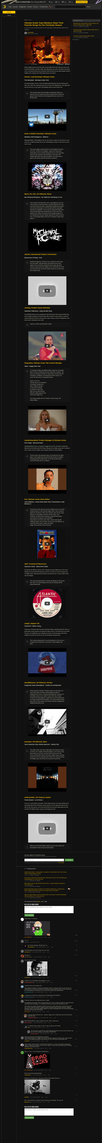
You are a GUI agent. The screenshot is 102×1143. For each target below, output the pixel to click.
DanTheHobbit (31, 947)
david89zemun (29, 682)
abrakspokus (27, 951)
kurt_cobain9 (27, 1070)
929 (33, 997)
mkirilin (27, 254)
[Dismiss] (99, 2)
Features (80, 37)
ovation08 (26, 1040)
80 (34, 947)
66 (31, 1022)
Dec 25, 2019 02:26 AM (40, 947)
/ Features (29, 20)
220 (32, 1070)
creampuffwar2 (27, 982)
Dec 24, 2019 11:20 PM (43, 1017)
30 (28, 1097)
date (46, 901)
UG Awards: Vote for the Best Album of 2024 (83, 36)
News (25, 20)
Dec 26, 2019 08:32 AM (44, 1033)
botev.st (27, 133)
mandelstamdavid (31, 440)
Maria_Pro (28, 194)
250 (30, 977)
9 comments (86, 26)
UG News (82, 26)
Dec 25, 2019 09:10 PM (37, 1102)
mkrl (26, 564)
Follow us (61, 64)
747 (31, 937)
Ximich (27, 77)
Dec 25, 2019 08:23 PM (39, 1048)
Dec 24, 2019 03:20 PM (38, 937)
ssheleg (27, 308)
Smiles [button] (33, 904)
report (45, 937)
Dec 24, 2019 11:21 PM (40, 982)
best (39, 901)
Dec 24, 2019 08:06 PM (36, 1011)
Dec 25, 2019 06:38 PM (39, 992)
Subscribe (69, 860)
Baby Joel (26, 956)
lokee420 (26, 1097)
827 (30, 1011)
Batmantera (26, 1102)
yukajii (26, 623)
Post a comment (29, 915)
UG (77, 20)
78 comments (85, 37)
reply (49, 937)
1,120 (30, 1102)
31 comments (36, 875)
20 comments (34, 64)
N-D (25, 499)
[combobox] (49, 909)
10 (30, 1027)
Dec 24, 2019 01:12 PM (34, 942)
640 (34, 982)
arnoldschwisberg (28, 1048)
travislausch (27, 992)
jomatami (28, 742)
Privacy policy (61, 862)
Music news (32, 880)
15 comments (37, 880)
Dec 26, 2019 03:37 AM (36, 1027)
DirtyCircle (26, 1022)
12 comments (85, 32)
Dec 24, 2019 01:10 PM (38, 1070)
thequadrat (28, 363)
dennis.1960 (26, 937)
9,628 (32, 992)
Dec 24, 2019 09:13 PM (36, 977)
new (42, 901)
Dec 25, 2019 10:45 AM (35, 1097)
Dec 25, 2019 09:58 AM (38, 1022)
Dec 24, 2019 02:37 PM (40, 997)
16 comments (38, 897)
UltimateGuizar (27, 997)
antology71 (26, 977)
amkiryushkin (31, 32)
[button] (76, 936)
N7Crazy (26, 1011)
